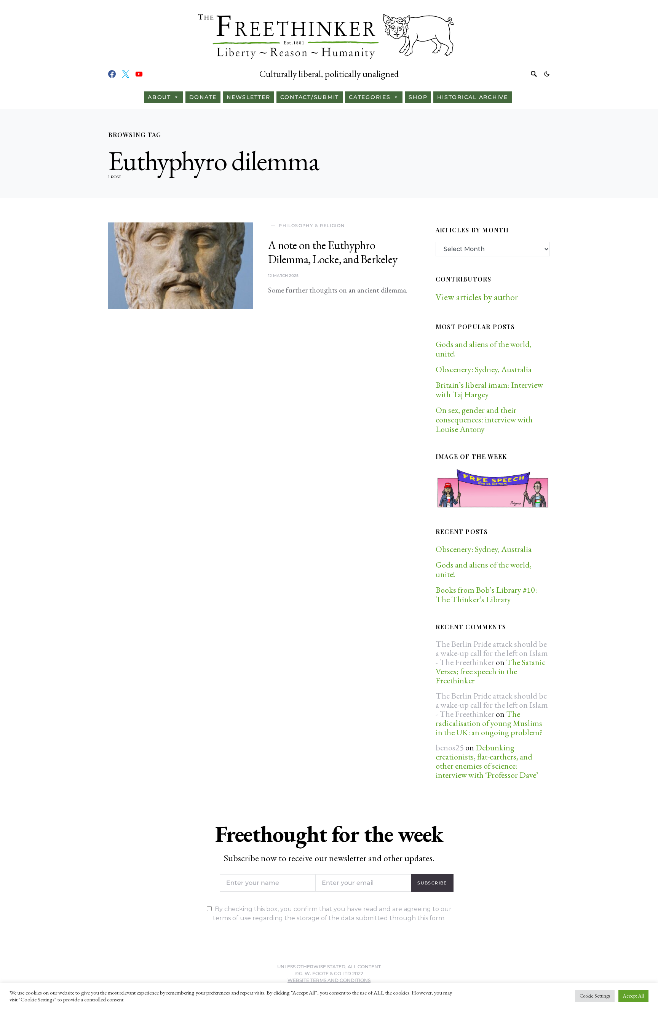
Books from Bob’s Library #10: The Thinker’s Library (486, 594)
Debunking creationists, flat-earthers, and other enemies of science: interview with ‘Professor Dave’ (487, 761)
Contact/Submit (309, 97)
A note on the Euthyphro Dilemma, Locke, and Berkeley (332, 252)
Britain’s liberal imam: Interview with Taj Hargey (489, 389)
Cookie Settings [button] (595, 996)
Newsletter (248, 97)
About (159, 97)
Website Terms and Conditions (329, 980)
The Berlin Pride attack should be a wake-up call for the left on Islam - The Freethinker (492, 653)
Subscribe (432, 883)
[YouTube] (139, 74)
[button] (547, 74)
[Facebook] (112, 74)
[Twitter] (125, 74)
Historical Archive (472, 97)
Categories (370, 97)
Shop (418, 97)
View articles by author (477, 297)
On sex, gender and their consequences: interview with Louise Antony (484, 420)
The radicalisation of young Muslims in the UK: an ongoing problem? (489, 723)
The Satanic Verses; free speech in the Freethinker (490, 671)
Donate (203, 97)
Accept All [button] (633, 996)
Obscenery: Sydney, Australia (484, 369)
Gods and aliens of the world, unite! (484, 349)
